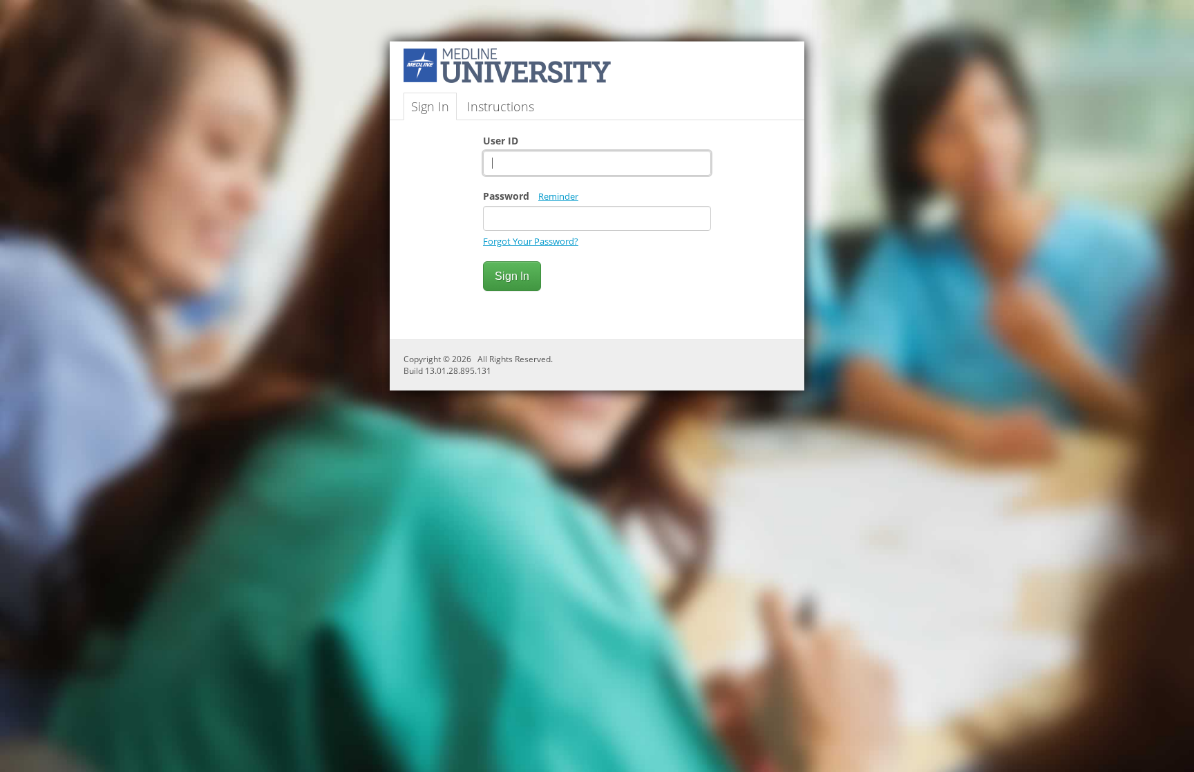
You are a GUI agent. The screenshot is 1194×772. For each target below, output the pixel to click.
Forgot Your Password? (530, 241)
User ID (500, 140)
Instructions (500, 106)
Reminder (558, 196)
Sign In (430, 106)
